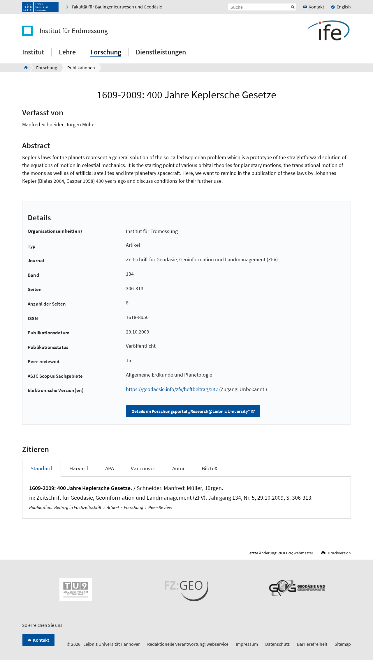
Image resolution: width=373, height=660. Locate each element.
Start (292, 6)
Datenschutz (277, 644)
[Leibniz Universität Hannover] (40, 7)
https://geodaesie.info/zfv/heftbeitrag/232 (172, 389)
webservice (217, 644)
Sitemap (343, 644)
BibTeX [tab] (209, 468)
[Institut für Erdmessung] (24, 67)
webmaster (303, 553)
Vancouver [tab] (143, 468)
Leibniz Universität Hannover (111, 644)
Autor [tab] (178, 468)
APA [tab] (109, 468)
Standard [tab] (41, 468)
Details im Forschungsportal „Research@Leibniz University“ (190, 411)
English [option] (344, 7)
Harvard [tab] (79, 468)
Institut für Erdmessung (74, 30)
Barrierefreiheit (312, 644)
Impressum (247, 644)
